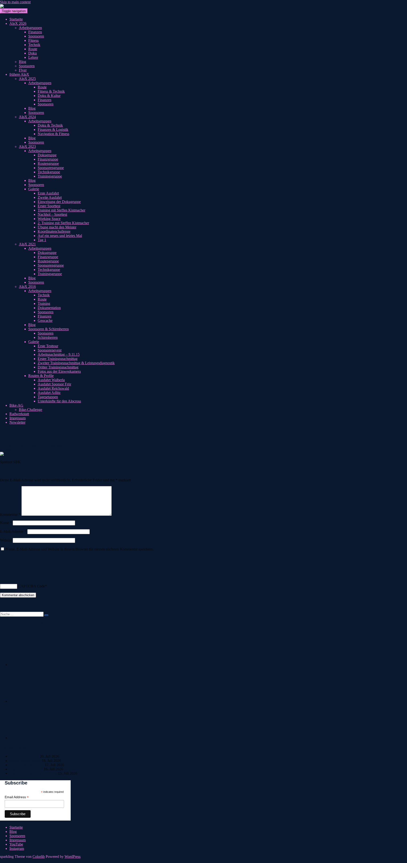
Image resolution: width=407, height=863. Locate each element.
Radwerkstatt (19, 414)
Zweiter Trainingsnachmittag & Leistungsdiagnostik (76, 363)
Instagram (16, 848)
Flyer (23, 70)
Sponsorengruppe (51, 168)
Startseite (16, 19)
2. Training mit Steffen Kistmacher (63, 223)
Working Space (49, 219)
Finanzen (35, 32)
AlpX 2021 (27, 244)
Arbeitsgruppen (30, 28)
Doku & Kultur (49, 96)
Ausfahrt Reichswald (53, 388)
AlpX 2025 (27, 79)
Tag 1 (42, 240)
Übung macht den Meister (57, 227)
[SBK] (5, 454)
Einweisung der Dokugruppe (59, 202)
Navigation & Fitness (53, 134)
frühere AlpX (19, 74)
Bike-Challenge (30, 410)
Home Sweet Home (24, 756)
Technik (34, 45)
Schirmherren (48, 337)
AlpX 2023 (27, 147)
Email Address (17, 797)
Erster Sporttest (49, 206)
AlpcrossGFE (59, 445)
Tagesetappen (48, 397)
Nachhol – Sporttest (52, 214)
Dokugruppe (47, 155)
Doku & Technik (50, 125)
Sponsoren (36, 36)
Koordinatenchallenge (54, 231)
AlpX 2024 (27, 117)
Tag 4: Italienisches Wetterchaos (33, 773)
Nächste (6, 450)
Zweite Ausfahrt (50, 197)
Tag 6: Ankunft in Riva (26, 765)
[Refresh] (2, 574)
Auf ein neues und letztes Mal (60, 236)
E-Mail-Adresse (13, 531)
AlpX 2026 (17, 23)
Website (6, 540)
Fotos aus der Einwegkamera (59, 371)
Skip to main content (15, 2)
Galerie (33, 189)
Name (6, 523)
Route (32, 49)
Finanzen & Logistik (53, 130)
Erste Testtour (48, 346)
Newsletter (17, 422)
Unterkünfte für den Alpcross (59, 401)
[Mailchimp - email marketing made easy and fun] (58, 819)
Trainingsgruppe (50, 176)
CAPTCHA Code (31, 586)
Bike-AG (16, 405)
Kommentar (10, 514)
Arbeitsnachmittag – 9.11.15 (59, 354)
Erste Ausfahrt (48, 193)
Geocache (45, 320)
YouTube (16, 844)
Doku (32, 53)
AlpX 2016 (27, 287)
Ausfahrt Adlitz (49, 393)
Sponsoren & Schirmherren (48, 329)
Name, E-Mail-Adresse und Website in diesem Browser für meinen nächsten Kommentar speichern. (80, 549)
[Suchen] (46, 615)
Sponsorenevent (49, 350)
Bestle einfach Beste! (25, 761)
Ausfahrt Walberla (51, 380)
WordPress (73, 857)
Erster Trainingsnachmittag (57, 359)
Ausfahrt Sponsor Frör (54, 384)
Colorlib (39, 857)
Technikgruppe (49, 172)
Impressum (17, 418)
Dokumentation (49, 308)
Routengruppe (48, 163)
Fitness (33, 40)
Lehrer (33, 57)
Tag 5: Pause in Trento (26, 769)
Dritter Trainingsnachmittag (58, 367)
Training (44, 303)
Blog (22, 62)
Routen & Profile (41, 376)
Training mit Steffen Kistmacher (61, 210)
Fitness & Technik (51, 91)
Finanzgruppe (48, 159)
